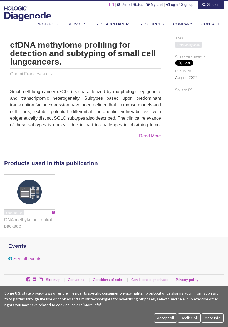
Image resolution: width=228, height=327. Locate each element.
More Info (212, 317)
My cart (156, 4)
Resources (152, 24)
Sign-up (187, 4)
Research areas (113, 24)
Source (181, 90)
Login (173, 4)
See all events (27, 258)
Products (47, 24)
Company (182, 24)
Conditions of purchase (149, 280)
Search (212, 4)
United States (131, 4)
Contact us (76, 280)
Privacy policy (187, 280)
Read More (150, 136)
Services (76, 24)
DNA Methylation (188, 45)
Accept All (165, 317)
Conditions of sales (108, 280)
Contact (210, 24)
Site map (53, 280)
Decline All (189, 317)
